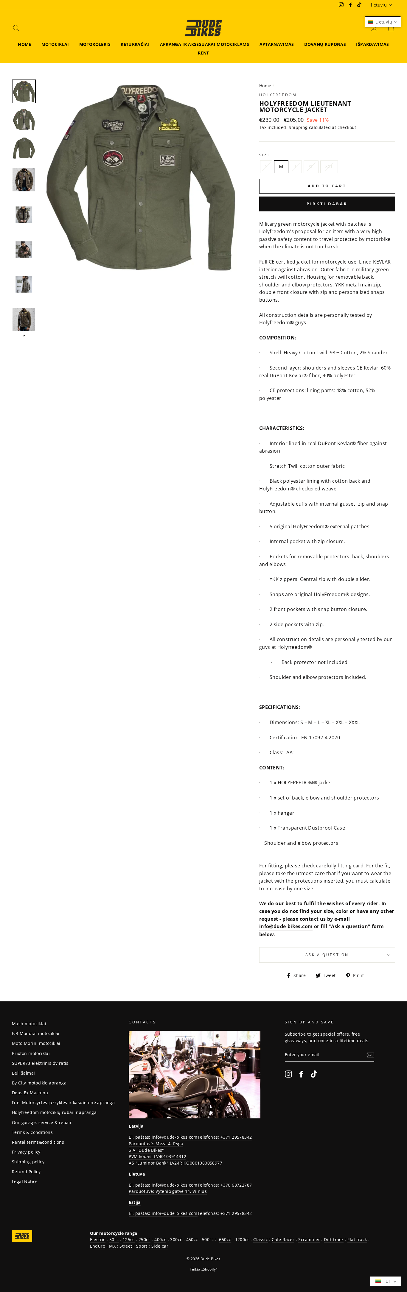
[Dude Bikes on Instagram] (288, 1074)
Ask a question (327, 954)
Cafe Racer (283, 1239)
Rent (203, 53)
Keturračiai (135, 44)
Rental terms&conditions (38, 1142)
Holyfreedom (278, 94)
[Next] (24, 334)
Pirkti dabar (327, 203)
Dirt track (334, 1239)
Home (24, 44)
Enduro (97, 1246)
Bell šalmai (23, 1073)
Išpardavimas (372, 44)
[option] (139, 179)
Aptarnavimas (277, 44)
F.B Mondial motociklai (36, 1033)
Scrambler (309, 1239)
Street (125, 1246)
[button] (383, 22)
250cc (144, 1239)
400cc (160, 1239)
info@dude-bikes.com (286, 926)
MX (112, 1246)
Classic (260, 1239)
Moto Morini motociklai (36, 1043)
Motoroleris (95, 44)
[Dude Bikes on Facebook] (301, 1074)
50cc (114, 1239)
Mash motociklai (29, 1023)
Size (265, 155)
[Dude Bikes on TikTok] (314, 1074)
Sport (141, 1246)
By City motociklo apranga (39, 1083)
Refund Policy (26, 1171)
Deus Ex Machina (30, 1092)
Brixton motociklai (31, 1053)
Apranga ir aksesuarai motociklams (204, 44)
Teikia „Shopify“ (203, 1269)
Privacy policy (26, 1152)
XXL (329, 166)
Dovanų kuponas (325, 44)
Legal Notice (25, 1181)
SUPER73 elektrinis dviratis (40, 1063)
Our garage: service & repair (42, 1122)
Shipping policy (28, 1162)
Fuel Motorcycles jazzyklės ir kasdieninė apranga (63, 1102)
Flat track (357, 1239)
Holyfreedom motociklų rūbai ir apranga (54, 1112)
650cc (225, 1239)
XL (311, 166)
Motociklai (55, 44)
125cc (129, 1239)
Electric (97, 1239)
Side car (159, 1246)
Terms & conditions (32, 1132)
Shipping (298, 127)
